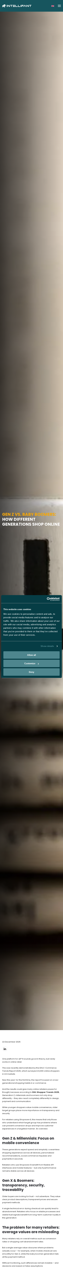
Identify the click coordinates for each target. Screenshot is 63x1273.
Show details (47, 646)
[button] (52, 5)
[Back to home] (17, 6)
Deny (31, 672)
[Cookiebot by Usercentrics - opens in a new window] (47, 599)
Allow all (31, 655)
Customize (29, 663)
